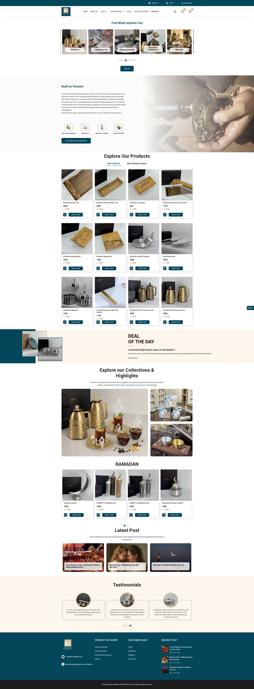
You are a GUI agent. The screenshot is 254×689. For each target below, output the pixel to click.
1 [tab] (118, 60)
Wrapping (131, 655)
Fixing (130, 647)
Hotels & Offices (141, 12)
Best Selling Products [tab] (137, 163)
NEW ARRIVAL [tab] (113, 163)
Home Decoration (101, 651)
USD (171, 3)
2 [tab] (121, 60)
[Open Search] (175, 11)
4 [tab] (126, 60)
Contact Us (132, 659)
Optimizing (132, 651)
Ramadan (155, 12)
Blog (129, 12)
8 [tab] (135, 60)
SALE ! (250, 308)
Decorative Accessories (103, 655)
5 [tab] (128, 60)
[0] (182, 11)
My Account (188, 3)
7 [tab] (133, 60)
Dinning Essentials (101, 647)
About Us (94, 12)
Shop (103, 12)
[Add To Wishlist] (64, 214)
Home (85, 12)
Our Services (116, 12)
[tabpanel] (127, 247)
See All (127, 69)
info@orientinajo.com (75, 657)
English (154, 3)
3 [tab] (123, 60)
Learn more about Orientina (76, 141)
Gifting (97, 659)
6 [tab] (130, 60)
